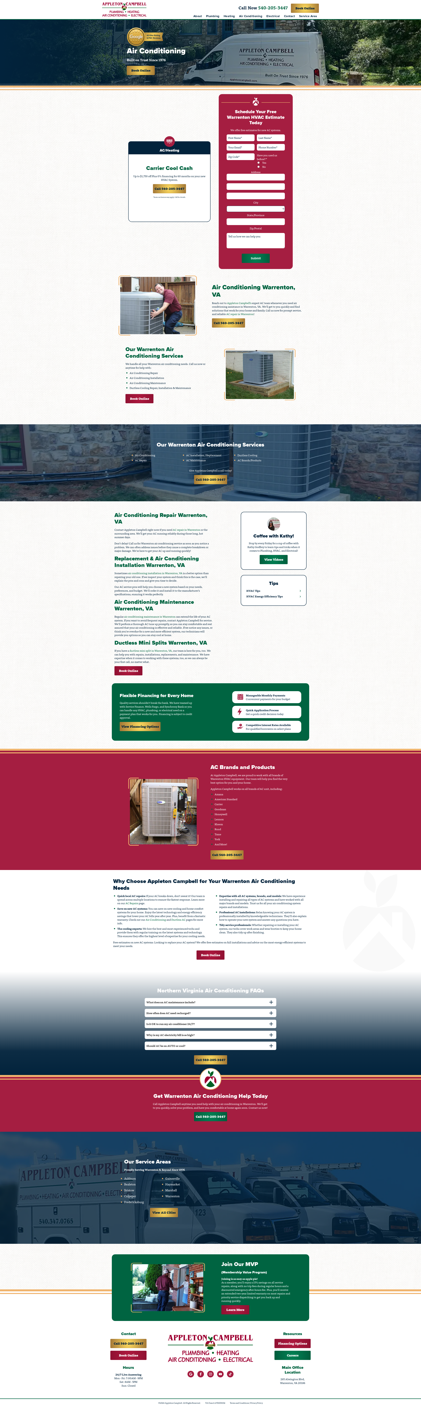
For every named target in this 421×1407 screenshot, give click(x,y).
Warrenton (172, 1196)
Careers (292, 1355)
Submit (256, 258)
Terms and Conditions (239, 1403)
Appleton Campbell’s (239, 303)
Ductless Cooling (247, 455)
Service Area (308, 16)
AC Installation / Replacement (204, 455)
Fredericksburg (134, 1202)
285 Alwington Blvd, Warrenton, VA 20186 (292, 1381)
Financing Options (292, 1343)
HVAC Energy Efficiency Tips (264, 596)
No (264, 166)
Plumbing (213, 16)
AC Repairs (131, 903)
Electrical (273, 16)
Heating (229, 16)
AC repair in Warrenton (240, 314)
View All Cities (164, 1212)
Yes (264, 162)
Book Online (305, 8)
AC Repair (141, 460)
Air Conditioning (250, 16)
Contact (289, 16)
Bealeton (130, 1184)
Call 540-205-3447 (169, 188)
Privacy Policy (256, 1403)
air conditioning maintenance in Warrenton (149, 616)
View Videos (273, 559)
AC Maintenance (196, 460)
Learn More (235, 1309)
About (197, 16)
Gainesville (172, 1178)
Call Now (263, 7)
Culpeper (130, 1196)
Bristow (129, 1190)
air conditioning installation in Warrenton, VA (155, 573)
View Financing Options (140, 726)
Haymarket (172, 1184)
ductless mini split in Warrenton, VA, (151, 650)
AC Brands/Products (249, 460)
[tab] (210, 1002)
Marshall (171, 1190)
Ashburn (130, 1178)
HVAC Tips (253, 590)
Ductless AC (178, 919)
